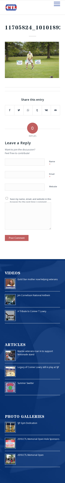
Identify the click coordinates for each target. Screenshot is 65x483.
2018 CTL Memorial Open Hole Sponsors (38, 439)
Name (52, 163)
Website (53, 186)
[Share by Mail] (55, 110)
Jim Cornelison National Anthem (34, 295)
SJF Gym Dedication (27, 423)
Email (52, 176)
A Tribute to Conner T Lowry (32, 311)
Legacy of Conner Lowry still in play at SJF (38, 367)
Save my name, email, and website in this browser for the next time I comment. (30, 200)
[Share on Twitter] (18, 110)
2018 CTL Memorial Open (31, 455)
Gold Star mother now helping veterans (38, 279)
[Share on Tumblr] (37, 110)
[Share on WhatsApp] (27, 110)
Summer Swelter (26, 383)
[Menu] (55, 3)
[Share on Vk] (46, 110)
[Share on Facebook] (9, 110)
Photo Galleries (24, 416)
